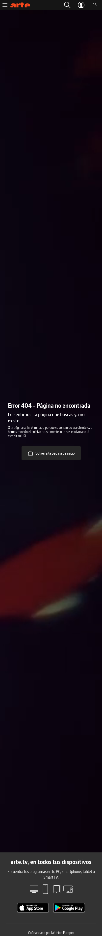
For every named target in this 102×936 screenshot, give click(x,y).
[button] (67, 5)
